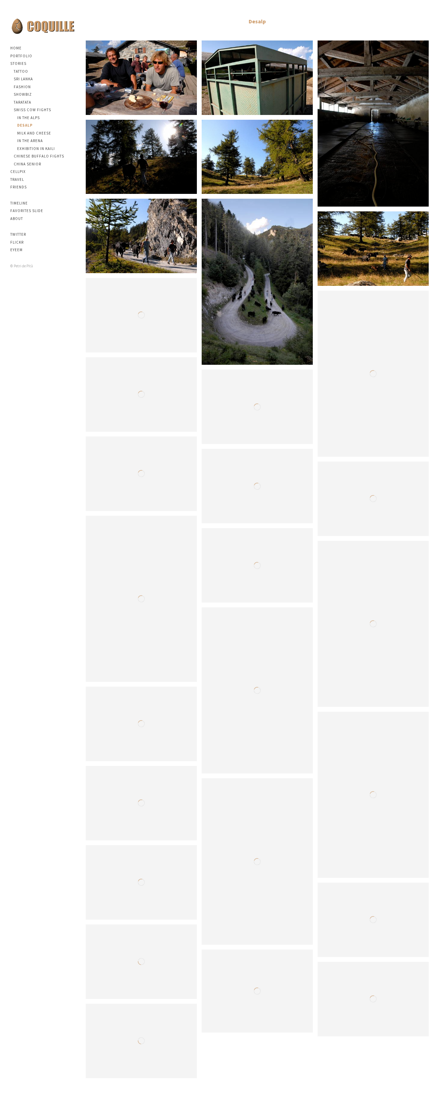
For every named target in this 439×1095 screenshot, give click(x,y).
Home (16, 48)
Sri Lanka (23, 79)
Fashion (22, 86)
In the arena (30, 140)
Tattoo (21, 71)
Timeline (19, 203)
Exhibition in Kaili (36, 148)
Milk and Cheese (34, 133)
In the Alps (28, 117)
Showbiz (23, 94)
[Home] (42, 26)
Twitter (18, 234)
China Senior (27, 164)
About (16, 218)
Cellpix (18, 171)
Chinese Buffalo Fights (39, 156)
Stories (18, 63)
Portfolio (21, 56)
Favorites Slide (26, 210)
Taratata (22, 102)
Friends (18, 187)
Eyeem (16, 249)
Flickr (17, 242)
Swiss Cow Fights (32, 109)
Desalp (25, 125)
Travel (17, 179)
